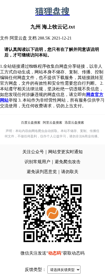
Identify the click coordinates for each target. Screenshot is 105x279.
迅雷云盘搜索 (74, 122)
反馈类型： (35, 269)
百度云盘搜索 (30, 122)
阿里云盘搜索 (52, 122)
